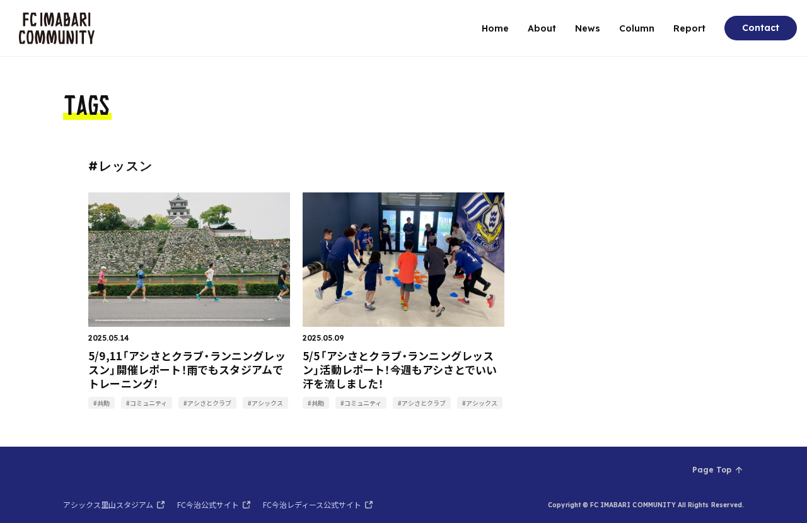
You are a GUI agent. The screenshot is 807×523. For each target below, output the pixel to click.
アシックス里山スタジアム (108, 504)
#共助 (101, 403)
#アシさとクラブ (207, 403)
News (587, 28)
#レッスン (120, 165)
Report (689, 28)
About (542, 28)
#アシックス (265, 403)
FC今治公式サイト (208, 504)
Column (636, 28)
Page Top (711, 469)
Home (495, 28)
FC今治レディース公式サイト (312, 504)
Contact (760, 27)
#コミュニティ (146, 403)
